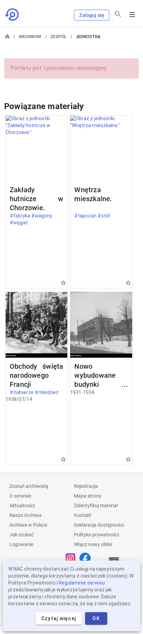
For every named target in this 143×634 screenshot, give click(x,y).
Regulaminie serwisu (82, 583)
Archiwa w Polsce (28, 525)
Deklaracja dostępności (99, 525)
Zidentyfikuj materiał (96, 505)
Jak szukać (21, 534)
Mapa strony (87, 496)
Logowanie (21, 544)
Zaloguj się (91, 15)
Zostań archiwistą (28, 486)
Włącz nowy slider (93, 544)
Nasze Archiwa (25, 515)
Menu (132, 14)
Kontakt (82, 515)
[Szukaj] (118, 14)
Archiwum (30, 36)
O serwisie (20, 496)
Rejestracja (86, 486)
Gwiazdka (63, 283)
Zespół (58, 36)
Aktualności (22, 505)
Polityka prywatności (96, 534)
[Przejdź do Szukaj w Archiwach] (12, 14)
